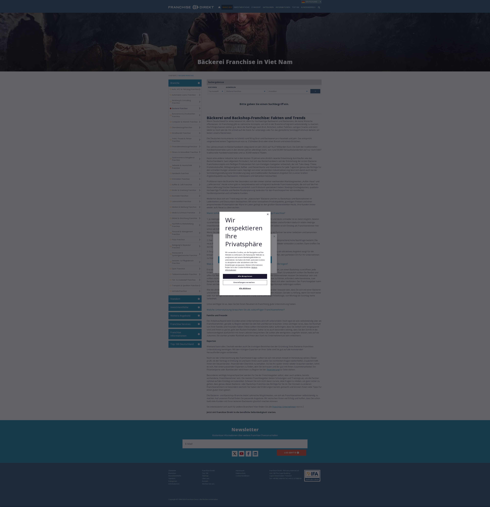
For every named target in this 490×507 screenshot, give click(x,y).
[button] (245, 282)
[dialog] (245, 253)
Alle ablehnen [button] (245, 288)
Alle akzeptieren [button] (245, 276)
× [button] (268, 214)
